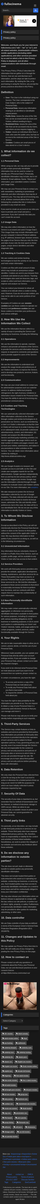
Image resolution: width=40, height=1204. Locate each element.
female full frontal (24, 1071)
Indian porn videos (29, 1159)
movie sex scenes (10, 1108)
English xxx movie (10, 1066)
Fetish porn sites (14, 1157)
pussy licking (8, 1122)
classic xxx (8, 1062)
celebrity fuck (9, 1052)
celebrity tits (8, 1057)
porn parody (22, 1118)
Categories (16, 1182)
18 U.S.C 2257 (11, 1180)
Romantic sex (24, 1122)
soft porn (19, 1127)
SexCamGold (30, 1182)
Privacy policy (11, 1177)
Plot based (8, 1118)
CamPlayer (7, 1159)
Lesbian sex (8, 1104)
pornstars (16, 1159)
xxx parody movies (11, 1136)
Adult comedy (23, 1033)
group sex (23, 1094)
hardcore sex (22, 1099)
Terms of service (27, 1177)
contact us (20, 1174)
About (9, 1174)
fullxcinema (12, 4)
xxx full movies (24, 1132)
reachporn (26, 1157)
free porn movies (10, 1162)
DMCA (30, 1174)
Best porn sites (25, 1162)
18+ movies (8, 1033)
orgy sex (7, 1113)
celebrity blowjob (10, 1048)
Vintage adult (9, 1132)
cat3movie (21, 1043)
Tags (6, 1182)
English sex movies (24, 1062)
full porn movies (31, 1090)
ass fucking (8, 1043)
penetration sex (21, 1113)
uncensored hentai (18, 1164)
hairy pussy (8, 1099)
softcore (7, 1127)
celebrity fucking (25, 1052)
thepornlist (26, 1154)
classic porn (22, 1057)
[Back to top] (33, 1197)
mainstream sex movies (27, 1104)
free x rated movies (29, 1080)
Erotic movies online (30, 1066)
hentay (6, 1164)
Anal (25, 1038)
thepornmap (16, 1154)
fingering (7, 1076)
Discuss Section (27, 1180)
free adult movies (22, 1076)
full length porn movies (12, 1090)
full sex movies (9, 1094)
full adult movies (10, 1085)
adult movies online (11, 1038)
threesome (31, 1127)
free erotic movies (10, 1080)
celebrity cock (26, 1048)
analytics (34, 487)
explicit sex (8, 1071)
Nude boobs (27, 1108)
